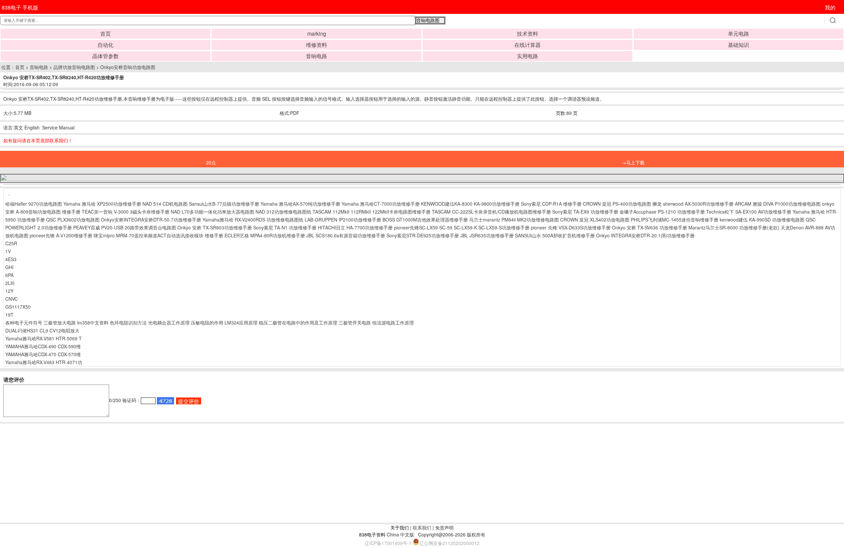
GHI (9, 267)
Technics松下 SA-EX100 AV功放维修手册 (748, 211)
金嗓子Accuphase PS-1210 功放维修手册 (662, 211)
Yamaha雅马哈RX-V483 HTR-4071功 (43, 362)
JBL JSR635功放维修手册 (487, 235)
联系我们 (422, 527)
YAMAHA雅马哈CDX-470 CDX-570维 (43, 354)
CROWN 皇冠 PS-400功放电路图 (617, 203)
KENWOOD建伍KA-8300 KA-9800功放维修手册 (470, 203)
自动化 (105, 45)
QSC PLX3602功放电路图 (73, 219)
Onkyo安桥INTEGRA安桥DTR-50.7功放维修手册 (151, 219)
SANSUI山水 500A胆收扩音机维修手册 (555, 235)
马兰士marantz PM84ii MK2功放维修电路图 (514, 219)
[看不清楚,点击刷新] (165, 400)
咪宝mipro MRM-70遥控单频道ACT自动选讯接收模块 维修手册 (158, 235)
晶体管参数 (105, 56)
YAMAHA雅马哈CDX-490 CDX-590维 (43, 346)
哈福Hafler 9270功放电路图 (33, 203)
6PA (9, 275)
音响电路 (316, 56)
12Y (9, 291)
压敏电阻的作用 (207, 322)
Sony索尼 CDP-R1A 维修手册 (551, 203)
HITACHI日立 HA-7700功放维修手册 (355, 227)
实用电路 (527, 56)
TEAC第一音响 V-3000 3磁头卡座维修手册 (125, 211)
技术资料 (527, 33)
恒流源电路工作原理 (393, 322)
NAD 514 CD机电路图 (165, 203)
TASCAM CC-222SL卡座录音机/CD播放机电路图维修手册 (491, 211)
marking (316, 33)
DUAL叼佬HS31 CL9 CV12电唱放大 (42, 330)
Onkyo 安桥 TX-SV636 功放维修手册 (649, 227)
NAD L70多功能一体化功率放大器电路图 (212, 211)
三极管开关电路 (355, 322)
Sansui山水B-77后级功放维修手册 (224, 203)
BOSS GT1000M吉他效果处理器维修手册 (425, 219)
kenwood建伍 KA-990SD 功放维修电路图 (762, 219)
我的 (830, 7)
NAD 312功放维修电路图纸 (283, 211)
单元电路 (738, 33)
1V (8, 251)
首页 (105, 33)
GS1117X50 (18, 306)
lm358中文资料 (92, 322)
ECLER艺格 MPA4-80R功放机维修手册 (265, 235)
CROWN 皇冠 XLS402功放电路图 (594, 219)
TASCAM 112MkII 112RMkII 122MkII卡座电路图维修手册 (372, 211)
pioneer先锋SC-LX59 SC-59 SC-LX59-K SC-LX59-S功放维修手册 (461, 227)
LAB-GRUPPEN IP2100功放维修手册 (343, 219)
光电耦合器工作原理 (169, 322)
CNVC (11, 298)
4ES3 (10, 259)
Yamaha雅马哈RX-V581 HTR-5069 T (43, 338)
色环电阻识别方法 (128, 322)
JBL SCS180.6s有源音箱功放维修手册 (345, 235)
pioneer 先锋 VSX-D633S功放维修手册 (571, 227)
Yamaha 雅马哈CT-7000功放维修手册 (381, 203)
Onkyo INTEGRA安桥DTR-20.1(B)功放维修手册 (645, 235)
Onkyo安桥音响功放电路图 (127, 67)
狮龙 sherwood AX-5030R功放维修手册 (693, 203)
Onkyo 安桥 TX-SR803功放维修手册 (214, 227)
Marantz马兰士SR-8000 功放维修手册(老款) (733, 227)
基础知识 (738, 45)
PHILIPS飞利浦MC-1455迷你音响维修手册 (674, 219)
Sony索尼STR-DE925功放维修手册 (422, 235)
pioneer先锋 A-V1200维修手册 (61, 235)
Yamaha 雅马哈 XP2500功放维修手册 (102, 203)
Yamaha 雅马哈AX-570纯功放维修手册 (300, 203)
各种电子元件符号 (23, 322)
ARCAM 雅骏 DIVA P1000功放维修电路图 (778, 203)
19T (9, 314)
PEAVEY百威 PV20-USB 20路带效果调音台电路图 (125, 227)
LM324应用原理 (241, 322)
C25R (11, 243)
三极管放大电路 (60, 322)
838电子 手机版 (20, 7)
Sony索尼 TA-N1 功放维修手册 (284, 227)
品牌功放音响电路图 (74, 67)
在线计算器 (527, 45)
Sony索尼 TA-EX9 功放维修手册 (585, 211)
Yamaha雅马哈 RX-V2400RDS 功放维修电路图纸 (252, 219)
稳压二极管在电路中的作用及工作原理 (298, 322)
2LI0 (10, 283)
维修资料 (316, 45)
